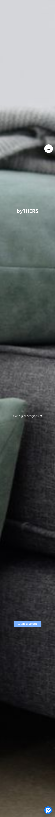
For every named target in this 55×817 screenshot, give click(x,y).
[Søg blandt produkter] (48, 148)
